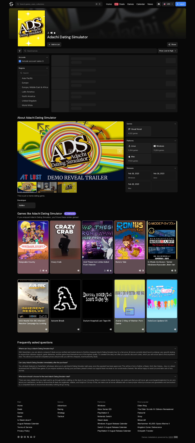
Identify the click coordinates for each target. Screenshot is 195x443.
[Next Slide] (119, 151)
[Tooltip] (43, 61)
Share (173, 44)
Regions (22, 68)
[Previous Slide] (21, 151)
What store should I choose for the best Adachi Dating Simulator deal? (44, 376)
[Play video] (70, 151)
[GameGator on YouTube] (25, 437)
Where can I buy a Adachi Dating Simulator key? (36, 348)
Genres (129, 124)
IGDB (170, 437)
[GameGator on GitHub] (34, 437)
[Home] (11, 4)
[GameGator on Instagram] (18, 437)
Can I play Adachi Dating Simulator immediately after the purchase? (43, 362)
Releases (130, 168)
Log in (182, 4)
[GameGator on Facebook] (22, 437)
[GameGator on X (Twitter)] (28, 437)
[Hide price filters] (19, 51)
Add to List (55, 44)
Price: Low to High (166, 51)
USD (168, 4)
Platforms (130, 141)
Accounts (22, 57)
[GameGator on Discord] (159, 4)
